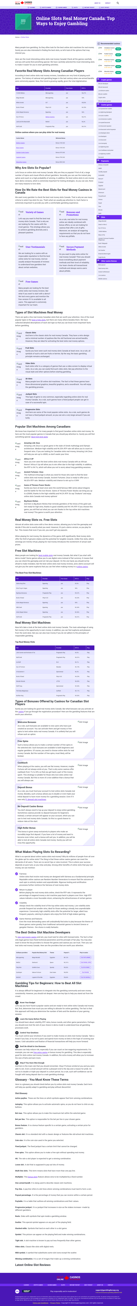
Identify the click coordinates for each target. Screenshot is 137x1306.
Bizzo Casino (20, 147)
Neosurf (100, 178)
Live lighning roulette (104, 153)
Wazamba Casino (21, 162)
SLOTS (76, 7)
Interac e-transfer (103, 165)
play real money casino (27, 937)
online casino (82, 566)
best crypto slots (39, 320)
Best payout (101, 265)
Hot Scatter (101, 250)
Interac (100, 199)
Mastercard (101, 189)
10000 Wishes (102, 231)
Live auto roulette (103, 115)
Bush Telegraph (102, 243)
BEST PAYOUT (105, 7)
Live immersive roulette (105, 119)
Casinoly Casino (20, 157)
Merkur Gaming (50, 117)
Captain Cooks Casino (22, 152)
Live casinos (101, 275)
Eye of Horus (102, 228)
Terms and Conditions (40, 1303)
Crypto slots (101, 97)
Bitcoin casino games (104, 101)
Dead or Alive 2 (102, 224)
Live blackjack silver (104, 133)
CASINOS (32, 7)
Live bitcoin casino (103, 90)
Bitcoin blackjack (103, 83)
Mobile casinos (102, 279)
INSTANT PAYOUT (89, 7)
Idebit (100, 168)
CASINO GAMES (62, 7)
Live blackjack (102, 136)
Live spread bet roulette (105, 108)
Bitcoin (100, 210)
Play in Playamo (85, 957)
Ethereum (101, 192)
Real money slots (103, 268)
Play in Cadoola (85, 977)
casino (21, 711)
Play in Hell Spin (86, 962)
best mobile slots (46, 555)
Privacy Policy (55, 1303)
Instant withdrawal (103, 272)
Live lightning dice (103, 147)
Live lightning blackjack (105, 112)
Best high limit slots (39, 437)
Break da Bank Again (104, 253)
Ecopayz (100, 182)
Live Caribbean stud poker (105, 150)
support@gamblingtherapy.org (107, 1290)
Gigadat (100, 185)
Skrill (99, 213)
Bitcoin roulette (102, 94)
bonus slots (32, 1177)
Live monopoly (102, 143)
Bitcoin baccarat (103, 87)
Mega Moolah (102, 221)
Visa (99, 206)
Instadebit (101, 175)
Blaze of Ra (101, 235)
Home (17, 37)
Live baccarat (102, 140)
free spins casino (40, 1052)
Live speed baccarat (104, 122)
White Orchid (102, 247)
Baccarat (101, 157)
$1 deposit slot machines (35, 799)
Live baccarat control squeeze (107, 129)
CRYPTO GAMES (46, 7)
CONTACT (108, 3)
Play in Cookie (85, 967)
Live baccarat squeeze (104, 126)
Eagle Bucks (101, 257)
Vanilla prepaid (102, 172)
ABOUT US (97, 3)
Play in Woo (85, 972)
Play (118, 49)
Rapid (100, 203)
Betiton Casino (20, 143)
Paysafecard (102, 196)
